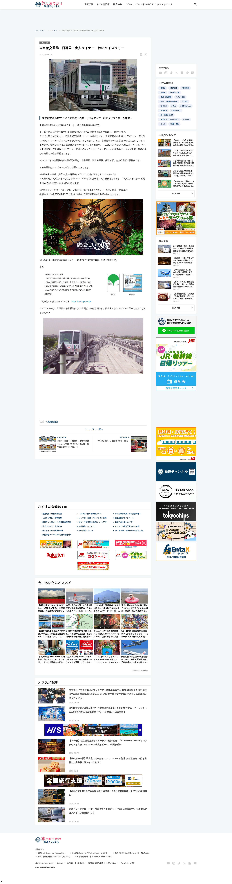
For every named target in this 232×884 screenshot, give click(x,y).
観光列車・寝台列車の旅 (52, 514)
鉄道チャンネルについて (44, 863)
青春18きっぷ (186, 106)
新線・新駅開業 (166, 97)
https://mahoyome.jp (81, 301)
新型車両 (186, 88)
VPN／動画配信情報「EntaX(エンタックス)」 (54, 857)
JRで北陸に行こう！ (87, 531)
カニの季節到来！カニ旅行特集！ (128, 514)
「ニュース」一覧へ (93, 429)
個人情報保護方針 (94, 863)
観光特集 (117, 4)
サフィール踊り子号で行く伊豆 (127, 526)
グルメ (187, 119)
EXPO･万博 (175, 92)
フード (185, 101)
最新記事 (88, 4)
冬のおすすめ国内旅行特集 (52, 531)
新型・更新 (175, 124)
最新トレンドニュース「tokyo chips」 (52, 853)
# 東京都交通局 (52, 422)
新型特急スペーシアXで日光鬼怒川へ (57, 535)
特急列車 (164, 110)
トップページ (40, 31)
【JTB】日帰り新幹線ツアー (90, 514)
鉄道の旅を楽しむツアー (124, 522)
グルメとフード (164, 4)
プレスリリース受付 (127, 863)
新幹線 (163, 88)
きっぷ (163, 124)
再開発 (163, 92)
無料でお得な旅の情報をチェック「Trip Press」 (132, 853)
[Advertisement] (116, 19)
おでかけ (164, 106)
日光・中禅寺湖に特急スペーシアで (93, 522)
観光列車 (174, 88)
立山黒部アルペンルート (124, 518)
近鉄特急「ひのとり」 (87, 526)
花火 (174, 106)
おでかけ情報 (103, 4)
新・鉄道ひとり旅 (167, 115)
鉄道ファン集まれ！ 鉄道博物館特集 (56, 522)
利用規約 (70, 863)
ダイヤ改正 (181, 97)
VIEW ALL (176, 193)
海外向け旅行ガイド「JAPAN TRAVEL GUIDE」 (94, 857)
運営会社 (81, 863)
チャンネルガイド (144, 4)
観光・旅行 (176, 110)
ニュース (53, 31)
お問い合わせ (111, 863)
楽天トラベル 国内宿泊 (52, 526)
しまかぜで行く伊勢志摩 (52, 518)
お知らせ (60, 863)
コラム (129, 4)
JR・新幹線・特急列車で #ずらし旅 (129, 531)
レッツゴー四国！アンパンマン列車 (93, 518)
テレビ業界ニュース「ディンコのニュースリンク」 (90, 853)
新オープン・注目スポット (170, 119)
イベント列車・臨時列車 (169, 101)
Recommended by (136, 670)
